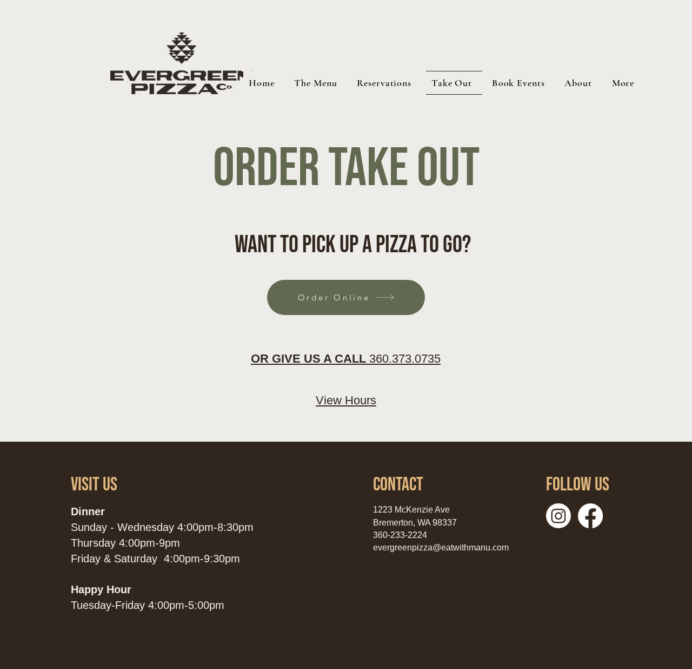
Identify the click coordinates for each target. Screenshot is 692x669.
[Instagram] (558, 515)
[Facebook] (590, 515)
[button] (580, 83)
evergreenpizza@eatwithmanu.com (441, 547)
